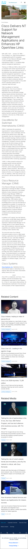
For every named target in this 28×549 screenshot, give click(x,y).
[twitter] (7, 533)
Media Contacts (4, 526)
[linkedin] (13, 533)
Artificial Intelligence (6, 329)
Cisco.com (3, 522)
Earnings (12, 526)
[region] (14, 541)
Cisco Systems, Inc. (7, 267)
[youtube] (20, 533)
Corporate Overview (12, 522)
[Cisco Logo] (3, 2)
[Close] (26, 536)
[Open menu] (25, 2)
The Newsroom (13, 2)
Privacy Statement (13, 542)
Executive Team (23, 522)
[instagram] (26, 533)
